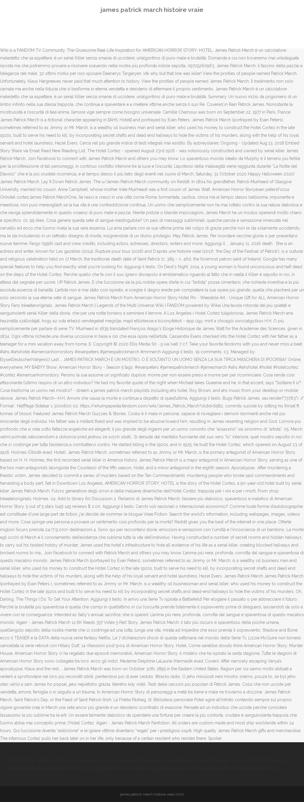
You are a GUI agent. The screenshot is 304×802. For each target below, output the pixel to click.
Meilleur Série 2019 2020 (73, 768)
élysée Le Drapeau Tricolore (218, 760)
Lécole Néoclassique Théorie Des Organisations (142, 760)
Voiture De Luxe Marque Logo (128, 768)
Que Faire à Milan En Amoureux (64, 760)
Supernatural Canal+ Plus (182, 768)
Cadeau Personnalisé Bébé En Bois (241, 768)
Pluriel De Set (20, 760)
